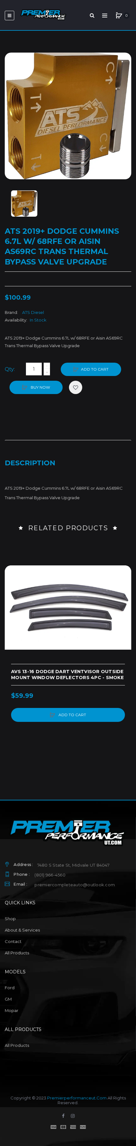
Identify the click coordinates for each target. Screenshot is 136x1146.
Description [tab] (30, 463)
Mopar (11, 1010)
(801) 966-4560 (49, 874)
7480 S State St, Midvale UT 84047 (73, 865)
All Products (17, 952)
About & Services (22, 930)
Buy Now (40, 387)
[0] (119, 15)
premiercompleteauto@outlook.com (74, 884)
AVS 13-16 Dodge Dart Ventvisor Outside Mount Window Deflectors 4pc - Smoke (67, 674)
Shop (10, 918)
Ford (10, 987)
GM (8, 999)
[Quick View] (12, 597)
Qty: (10, 369)
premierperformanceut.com (77, 1097)
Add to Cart (94, 369)
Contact (13, 941)
